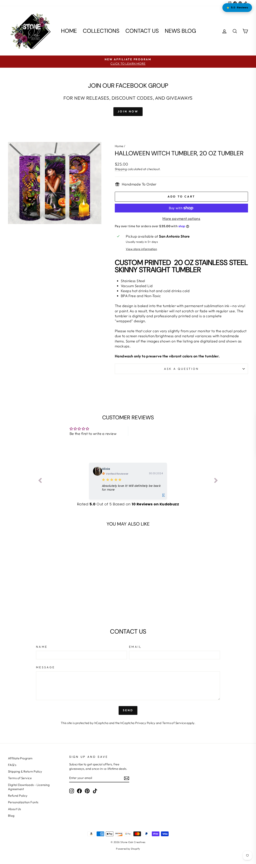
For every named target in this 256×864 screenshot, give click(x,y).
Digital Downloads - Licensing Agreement (29, 787)
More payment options (181, 218)
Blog (11, 815)
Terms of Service (174, 723)
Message (45, 667)
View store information (141, 249)
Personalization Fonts (23, 802)
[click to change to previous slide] (40, 481)
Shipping (121, 169)
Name (41, 647)
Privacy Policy (145, 723)
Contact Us (142, 31)
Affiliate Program (20, 758)
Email (135, 647)
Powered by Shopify (128, 848)
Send (128, 710)
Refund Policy (18, 796)
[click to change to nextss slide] (216, 481)
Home (69, 31)
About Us (14, 809)
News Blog (180, 31)
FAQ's (12, 765)
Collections (101, 31)
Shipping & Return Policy (25, 771)
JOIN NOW (128, 111)
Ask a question (181, 369)
